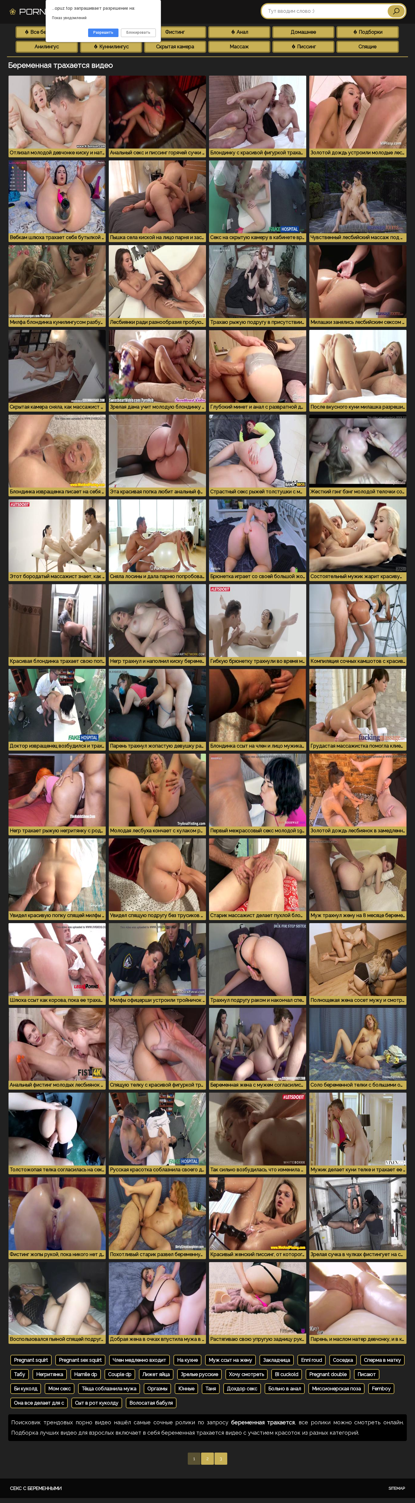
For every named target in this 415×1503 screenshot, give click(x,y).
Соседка (343, 1360)
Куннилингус (113, 47)
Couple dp (120, 1374)
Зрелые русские (199, 1374)
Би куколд (25, 1389)
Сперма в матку (382, 1360)
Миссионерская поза (336, 1389)
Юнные (186, 1389)
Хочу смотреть (246, 1374)
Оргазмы (157, 1389)
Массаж (239, 47)
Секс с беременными (36, 1488)
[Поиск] (396, 11)
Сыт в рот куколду (96, 1403)
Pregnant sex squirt (80, 1360)
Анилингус (47, 47)
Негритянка (49, 1374)
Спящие (367, 47)
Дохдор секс (242, 1389)
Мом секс (59, 1389)
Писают (367, 1374)
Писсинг (306, 47)
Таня (210, 1389)
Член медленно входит (139, 1360)
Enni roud (311, 1360)
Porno (47, 11)
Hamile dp (85, 1374)
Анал (241, 32)
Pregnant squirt (31, 1360)
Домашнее (303, 32)
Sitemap (397, 1488)
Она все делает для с (39, 1403)
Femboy (381, 1389)
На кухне (187, 1360)
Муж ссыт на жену (230, 1360)
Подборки (370, 32)
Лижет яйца (156, 1374)
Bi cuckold (286, 1374)
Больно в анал (284, 1389)
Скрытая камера (175, 47)
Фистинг (175, 32)
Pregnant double (328, 1374)
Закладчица (276, 1360)
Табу (19, 1374)
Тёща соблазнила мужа (109, 1389)
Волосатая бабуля (151, 1403)
